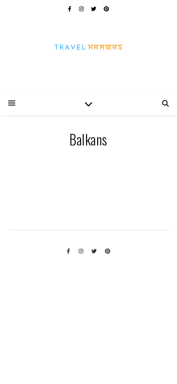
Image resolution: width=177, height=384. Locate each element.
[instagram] (82, 8)
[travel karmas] (88, 53)
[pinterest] (106, 8)
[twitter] (94, 8)
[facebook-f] (70, 8)
